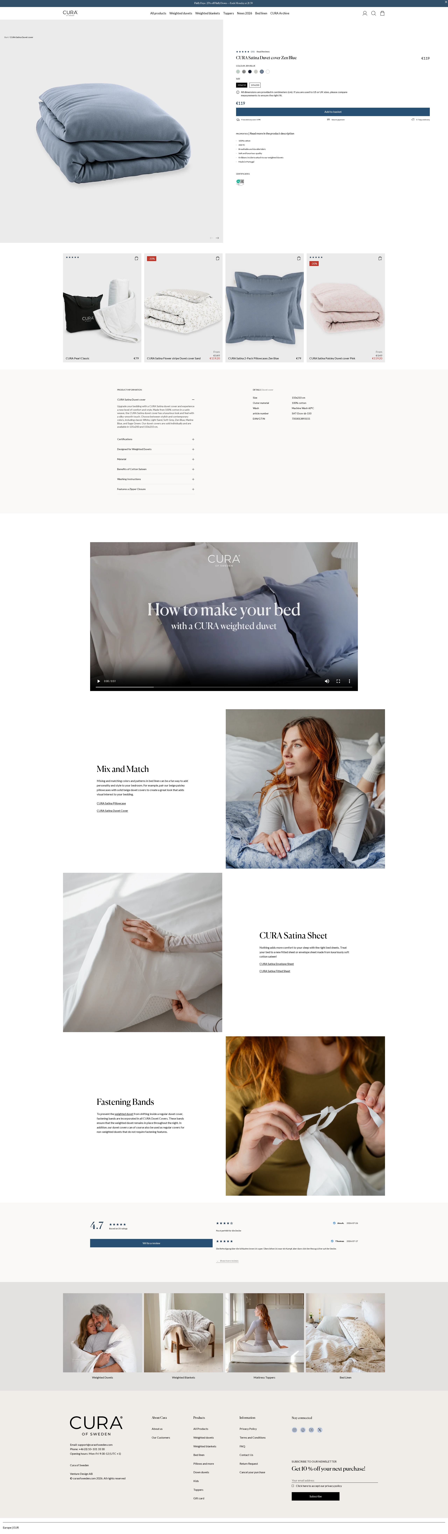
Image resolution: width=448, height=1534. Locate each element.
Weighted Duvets (102, 1377)
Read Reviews (263, 52)
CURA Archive (279, 13)
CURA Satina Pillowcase (111, 803)
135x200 (255, 85)
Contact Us (246, 1454)
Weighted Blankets (183, 1377)
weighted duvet (124, 1113)
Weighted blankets (207, 13)
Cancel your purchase (252, 1472)
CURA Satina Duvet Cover (112, 810)
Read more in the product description (272, 133)
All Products (200, 1428)
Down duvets (201, 1472)
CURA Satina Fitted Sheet (275, 971)
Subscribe (316, 1496)
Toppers (228, 13)
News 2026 (244, 13)
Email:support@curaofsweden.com (91, 1444)
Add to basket (333, 111)
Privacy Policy (248, 1428)
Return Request (249, 1463)
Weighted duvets (180, 13)
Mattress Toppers (264, 1377)
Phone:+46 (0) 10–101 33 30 (87, 1449)
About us (157, 1428)
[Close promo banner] (446, 2)
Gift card (198, 1498)
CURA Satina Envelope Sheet (277, 963)
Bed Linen (345, 1377)
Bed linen (261, 13)
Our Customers (161, 1437)
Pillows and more (203, 1463)
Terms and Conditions (253, 1437)
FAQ (242, 1446)
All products (158, 13)
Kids (196, 1481)
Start (6, 37)
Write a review (151, 1243)
